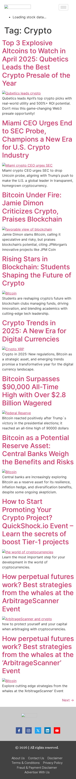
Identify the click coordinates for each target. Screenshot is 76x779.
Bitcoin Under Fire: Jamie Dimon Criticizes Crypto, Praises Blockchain (32, 207)
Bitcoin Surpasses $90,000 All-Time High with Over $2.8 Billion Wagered (34, 391)
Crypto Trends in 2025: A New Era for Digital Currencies (34, 331)
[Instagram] (28, 730)
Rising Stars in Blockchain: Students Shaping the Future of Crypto (36, 271)
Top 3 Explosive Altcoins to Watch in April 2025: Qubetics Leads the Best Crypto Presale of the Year (36, 63)
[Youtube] (57, 730)
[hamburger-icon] (63, 7)
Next (68, 700)
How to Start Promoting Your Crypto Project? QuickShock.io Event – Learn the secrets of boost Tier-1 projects (37, 521)
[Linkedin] (47, 730)
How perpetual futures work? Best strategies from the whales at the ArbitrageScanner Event (38, 592)
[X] (38, 730)
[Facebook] (19, 730)
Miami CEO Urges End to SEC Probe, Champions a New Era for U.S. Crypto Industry (37, 139)
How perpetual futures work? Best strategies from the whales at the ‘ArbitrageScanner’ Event (38, 654)
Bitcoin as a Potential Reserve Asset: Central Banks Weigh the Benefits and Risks (38, 450)
